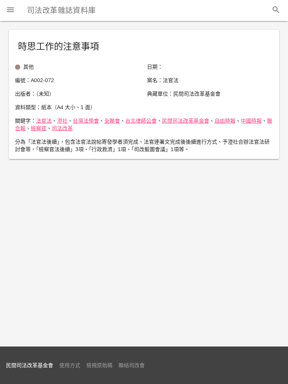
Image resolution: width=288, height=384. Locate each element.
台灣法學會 (86, 121)
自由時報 (225, 121)
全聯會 (112, 121)
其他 (28, 67)
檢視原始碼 (99, 365)
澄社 (62, 121)
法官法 (44, 121)
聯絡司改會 (131, 365)
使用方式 (69, 365)
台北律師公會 (141, 121)
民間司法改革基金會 (185, 121)
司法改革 (62, 128)
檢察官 (38, 128)
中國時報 (251, 121)
